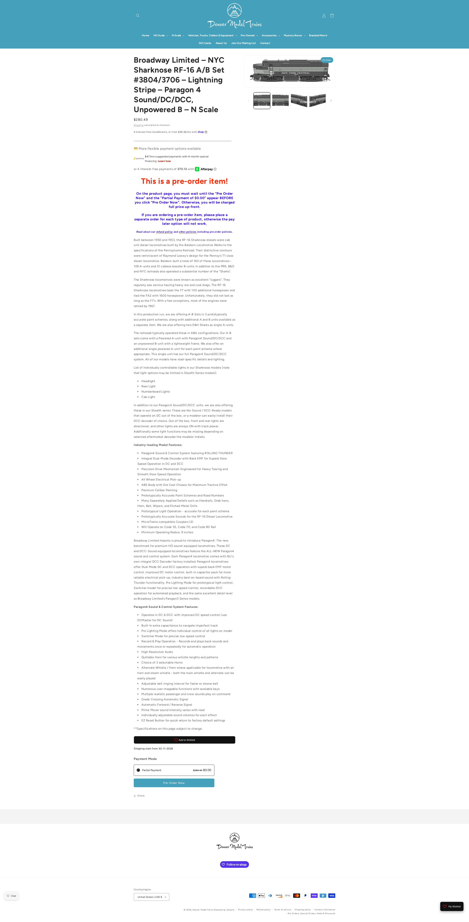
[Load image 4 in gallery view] (317, 100)
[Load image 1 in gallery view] (262, 100)
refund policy (164, 231)
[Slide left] (249, 101)
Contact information (325, 909)
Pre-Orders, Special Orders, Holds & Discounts (311, 913)
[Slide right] (331, 101)
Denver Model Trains (203, 910)
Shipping (139, 125)
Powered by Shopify (224, 910)
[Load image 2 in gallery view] (280, 100)
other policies (188, 231)
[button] (138, 16)
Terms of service (282, 909)
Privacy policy (245, 909)
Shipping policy (303, 909)
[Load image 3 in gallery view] (299, 100)
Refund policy (263, 909)
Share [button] (141, 795)
